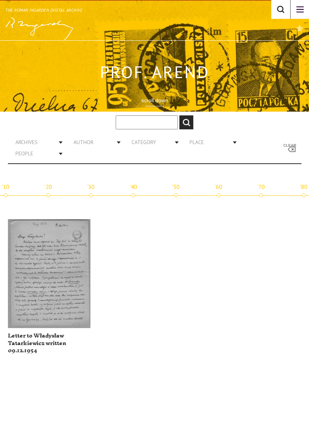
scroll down (154, 100)
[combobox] (36, 142)
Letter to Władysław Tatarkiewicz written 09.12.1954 (37, 343)
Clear (289, 145)
